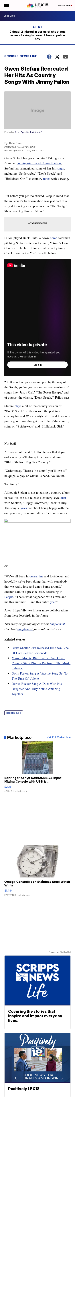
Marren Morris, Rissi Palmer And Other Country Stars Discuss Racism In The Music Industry (41, 663)
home (53, 238)
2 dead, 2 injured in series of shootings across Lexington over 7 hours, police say (38, 35)
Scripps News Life (20, 56)
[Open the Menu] (6, 5)
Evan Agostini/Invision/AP (28, 132)
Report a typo (13, 712)
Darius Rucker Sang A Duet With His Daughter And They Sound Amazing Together (37, 688)
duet (63, 497)
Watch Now (64, 6)
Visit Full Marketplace (59, 737)
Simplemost (57, 623)
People (8, 596)
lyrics (23, 508)
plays (18, 406)
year (53, 602)
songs (60, 168)
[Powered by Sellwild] (65, 952)
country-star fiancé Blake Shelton (39, 163)
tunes (46, 178)
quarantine (36, 576)
